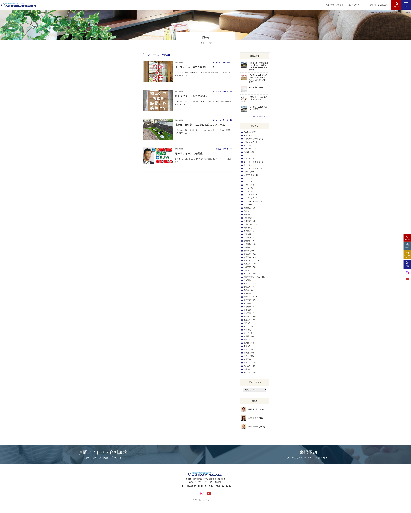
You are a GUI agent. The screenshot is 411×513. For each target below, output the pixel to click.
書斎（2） (248, 310)
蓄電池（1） (249, 349)
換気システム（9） (251, 297)
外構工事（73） (250, 267)
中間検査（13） (250, 208)
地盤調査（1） (250, 247)
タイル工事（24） (251, 181)
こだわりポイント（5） (253, 168)
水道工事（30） (250, 320)
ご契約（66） (249, 172)
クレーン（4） (250, 165)
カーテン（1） (250, 155)
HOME (373, 12)
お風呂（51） (249, 152)
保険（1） (248, 214)
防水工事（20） (250, 366)
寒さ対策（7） (250, 280)
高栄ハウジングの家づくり (336, 5)
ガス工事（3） (250, 158)
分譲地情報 (372, 5)
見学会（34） (249, 356)
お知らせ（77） (250, 148)
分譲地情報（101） (252, 224)
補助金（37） (249, 353)
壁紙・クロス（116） (252, 261)
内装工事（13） (250, 221)
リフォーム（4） (250, 204)
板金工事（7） (250, 313)
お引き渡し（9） (250, 145)
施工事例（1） (250, 303)
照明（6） (248, 323)
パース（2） (249, 188)
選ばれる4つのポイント (357, 5)
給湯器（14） (249, 336)
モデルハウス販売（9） (253, 201)
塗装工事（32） (250, 257)
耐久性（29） (249, 343)
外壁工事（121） (251, 264)
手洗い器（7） (250, 293)
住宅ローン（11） (251, 211)
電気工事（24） (250, 372)
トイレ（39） (249, 185)
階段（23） (248, 369)
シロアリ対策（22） (252, 175)
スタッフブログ (383, 12)
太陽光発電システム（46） (255, 277)
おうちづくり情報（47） (254, 139)
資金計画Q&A (383, 5)
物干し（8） (249, 326)
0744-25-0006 (195, 486)
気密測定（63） (250, 316)
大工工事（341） (251, 274)
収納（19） (248, 228)
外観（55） (248, 270)
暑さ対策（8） (250, 307)
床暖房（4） (249, 290)
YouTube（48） (250, 132)
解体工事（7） (250, 359)
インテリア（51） (251, 135)
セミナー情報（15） (252, 178)
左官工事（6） (250, 287)
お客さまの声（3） (251, 142)
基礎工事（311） (251, 254)
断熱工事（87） (250, 300)
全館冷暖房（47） (251, 218)
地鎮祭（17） (249, 251)
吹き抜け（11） (250, 231)
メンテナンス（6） (251, 198)
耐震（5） (248, 346)
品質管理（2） (250, 237)
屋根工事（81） (250, 284)
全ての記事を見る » (261, 117)
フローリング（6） (251, 195)
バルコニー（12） (251, 191)
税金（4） (248, 330)
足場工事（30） (250, 363)
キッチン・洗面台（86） (254, 162)
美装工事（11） (250, 340)
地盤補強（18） (250, 244)
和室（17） (248, 234)
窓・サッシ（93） (251, 333)
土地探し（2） (250, 241)
